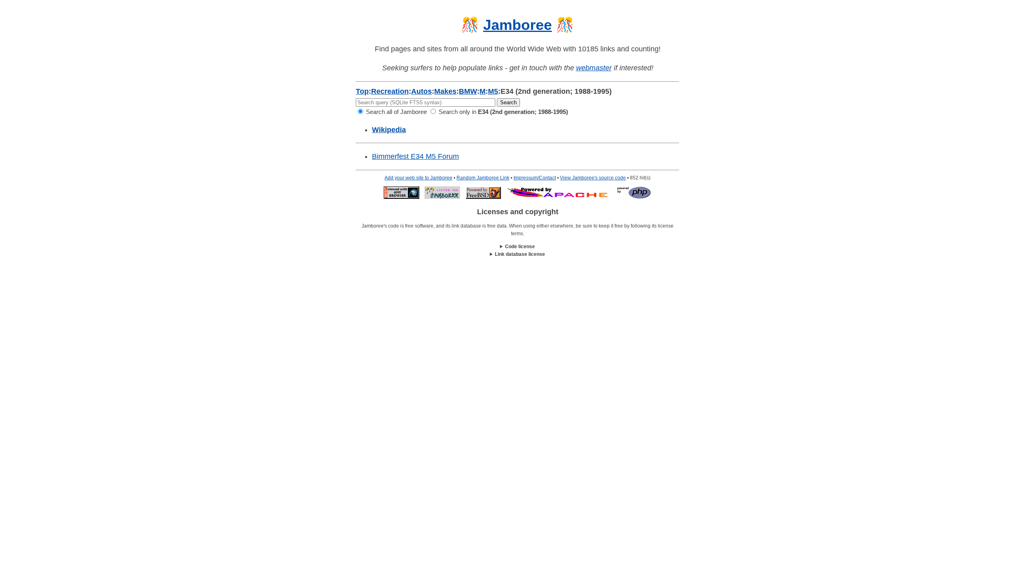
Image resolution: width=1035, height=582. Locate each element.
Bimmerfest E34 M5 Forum (415, 156)
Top (362, 91)
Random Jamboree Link (482, 178)
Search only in (502, 111)
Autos (421, 91)
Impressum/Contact (534, 178)
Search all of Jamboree (395, 111)
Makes (445, 91)
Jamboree (517, 25)
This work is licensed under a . (517, 254)
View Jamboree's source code (593, 178)
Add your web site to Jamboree (418, 178)
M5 (493, 91)
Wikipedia (389, 130)
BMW (468, 91)
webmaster (594, 68)
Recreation (390, 91)
